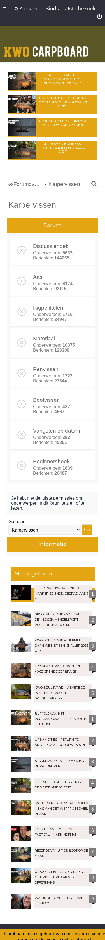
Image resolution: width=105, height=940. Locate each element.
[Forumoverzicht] (46, 44)
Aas (38, 277)
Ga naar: (16, 521)
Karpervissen (32, 204)
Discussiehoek (51, 246)
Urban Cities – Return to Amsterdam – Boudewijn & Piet (63, 102)
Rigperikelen (48, 308)
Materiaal (44, 338)
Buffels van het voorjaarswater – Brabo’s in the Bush (63, 79)
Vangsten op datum (56, 431)
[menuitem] (99, 17)
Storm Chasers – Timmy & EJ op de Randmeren (62, 123)
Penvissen (46, 369)
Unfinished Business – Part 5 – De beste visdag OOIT (63, 147)
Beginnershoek (51, 461)
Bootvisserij (47, 400)
